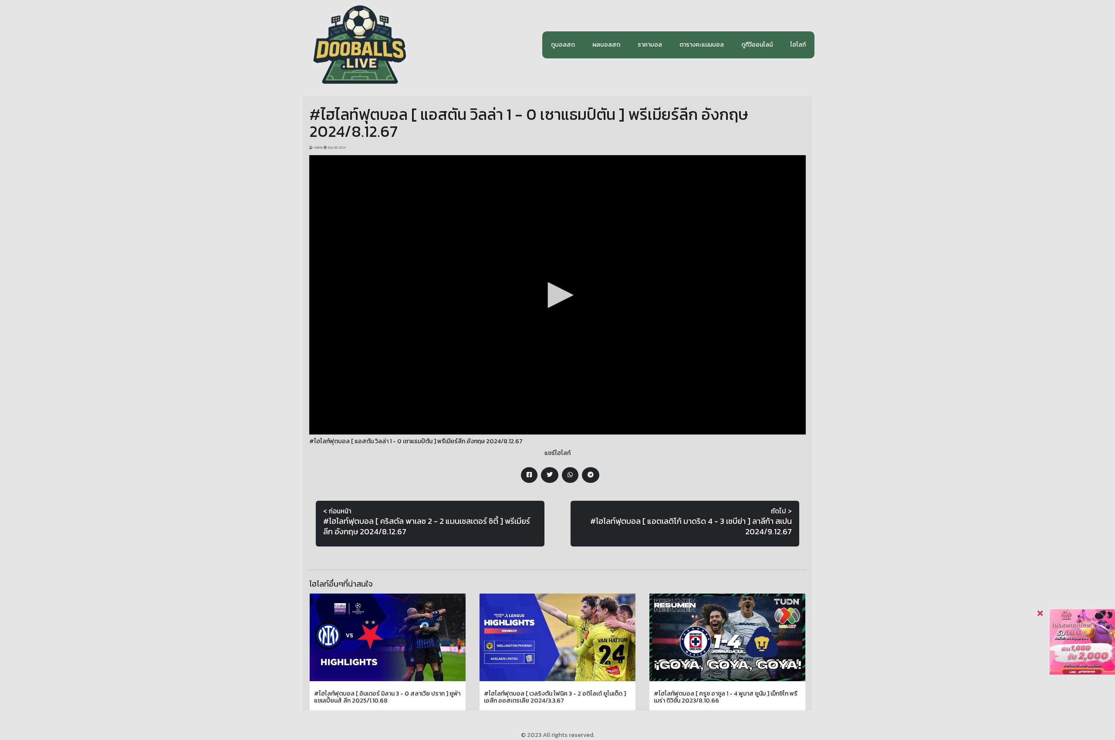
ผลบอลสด (606, 44)
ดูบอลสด (563, 44)
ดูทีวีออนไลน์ (757, 44)
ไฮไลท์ (798, 44)
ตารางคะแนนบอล (701, 44)
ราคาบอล (650, 44)
